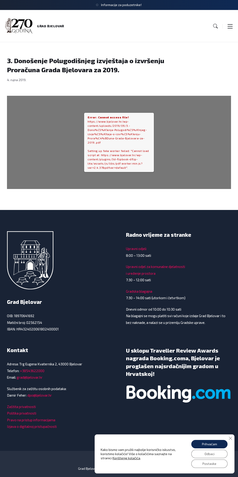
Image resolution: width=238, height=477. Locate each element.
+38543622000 (32, 371)
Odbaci (210, 454)
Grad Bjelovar (50, 26)
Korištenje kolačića (126, 458)
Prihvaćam (209, 444)
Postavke (209, 464)
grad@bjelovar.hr (30, 377)
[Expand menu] (230, 26)
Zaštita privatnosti (21, 407)
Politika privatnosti (21, 413)
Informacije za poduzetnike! (121, 5)
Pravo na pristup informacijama (31, 420)
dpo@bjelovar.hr (39, 395)
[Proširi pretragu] (215, 26)
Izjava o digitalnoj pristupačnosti (32, 426)
